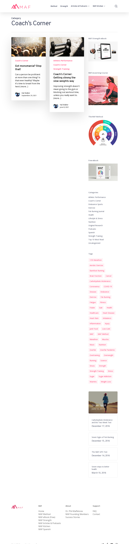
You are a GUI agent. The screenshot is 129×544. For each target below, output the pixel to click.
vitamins (93, 381)
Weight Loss (106, 381)
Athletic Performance (62, 60)
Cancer (108, 276)
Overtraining (95, 355)
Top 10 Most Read (96, 239)
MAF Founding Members (77, 514)
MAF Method (103, 334)
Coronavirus (95, 286)
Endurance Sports (95, 204)
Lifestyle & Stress (95, 218)
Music (92, 344)
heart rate (94, 318)
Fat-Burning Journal (96, 211)
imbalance (107, 318)
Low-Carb (106, 329)
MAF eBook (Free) (46, 517)
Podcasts (92, 229)
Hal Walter (26, 93)
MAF (91, 334)
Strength (102, 366)
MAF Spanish (44, 529)
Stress (110, 371)
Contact (96, 514)
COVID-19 (108, 286)
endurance (105, 292)
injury (107, 323)
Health (91, 215)
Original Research (95, 225)
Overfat (93, 350)
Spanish (91, 232)
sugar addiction (105, 376)
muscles (105, 339)
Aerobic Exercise (96, 265)
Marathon (94, 339)
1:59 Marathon (96, 260)
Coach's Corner (21, 60)
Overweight (108, 355)
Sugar (92, 376)
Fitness (103, 302)
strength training (97, 371)
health (109, 307)
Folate (92, 307)
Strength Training (61, 69)
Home (41, 511)
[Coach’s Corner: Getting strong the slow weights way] (67, 74)
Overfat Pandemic (107, 350)
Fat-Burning (105, 297)
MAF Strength (45, 520)
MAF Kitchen (44, 526)
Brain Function (96, 276)
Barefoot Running (97, 270)
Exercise (91, 208)
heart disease (108, 313)
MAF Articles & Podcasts (49, 523)
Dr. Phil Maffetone (74, 511)
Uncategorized (94, 243)
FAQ (94, 511)
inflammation (95, 323)
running (93, 360)
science (104, 360)
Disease (93, 292)
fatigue (93, 302)
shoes (92, 366)
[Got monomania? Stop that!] (28, 68)
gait (100, 307)
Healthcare (94, 313)
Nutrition (92, 222)
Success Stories (73, 517)
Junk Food (94, 329)
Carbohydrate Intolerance (100, 281)
